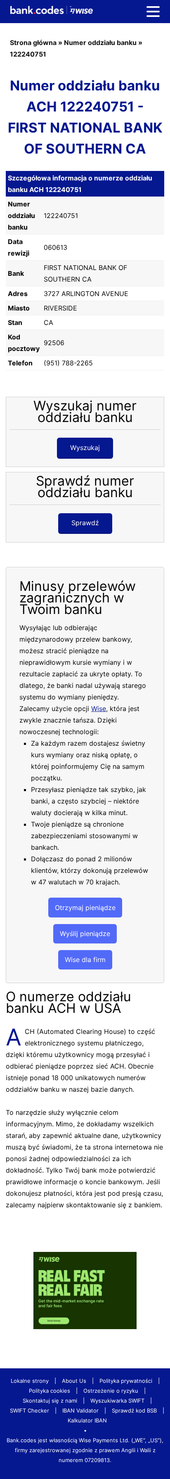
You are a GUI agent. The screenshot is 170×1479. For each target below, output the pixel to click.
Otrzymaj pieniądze (85, 907)
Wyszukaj (85, 447)
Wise (98, 708)
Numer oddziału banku (100, 42)
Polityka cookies (49, 1390)
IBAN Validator (80, 1410)
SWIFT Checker (29, 1410)
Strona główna (33, 42)
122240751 (28, 54)
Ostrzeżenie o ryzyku (110, 1390)
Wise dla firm (85, 959)
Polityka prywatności (125, 1380)
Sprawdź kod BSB (134, 1410)
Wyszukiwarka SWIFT (117, 1400)
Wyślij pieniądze (85, 933)
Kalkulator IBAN (87, 1420)
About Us (74, 1380)
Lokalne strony (30, 1380)
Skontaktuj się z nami (50, 1400)
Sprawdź (85, 523)
